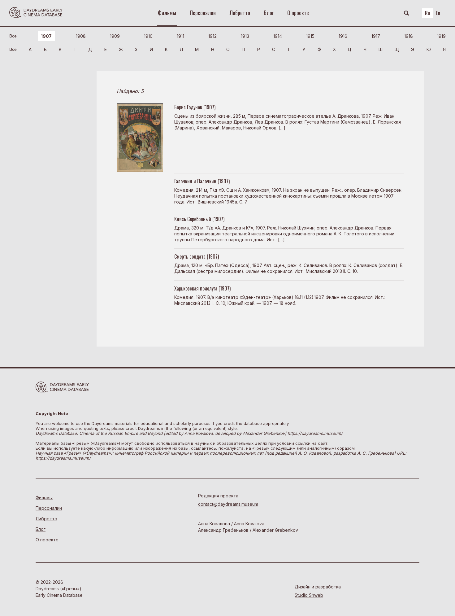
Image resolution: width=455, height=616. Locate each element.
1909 (115, 36)
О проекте (298, 13)
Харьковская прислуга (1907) (202, 288)
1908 (81, 36)
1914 (277, 36)
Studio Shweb (309, 595)
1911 (180, 36)
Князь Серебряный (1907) (199, 219)
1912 (212, 36)
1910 (148, 36)
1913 (245, 36)
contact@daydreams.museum (228, 504)
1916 (343, 36)
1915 (310, 36)
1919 (441, 36)
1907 (46, 36)
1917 (375, 36)
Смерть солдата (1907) (196, 256)
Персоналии (203, 13)
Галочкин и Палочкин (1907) (202, 181)
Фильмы (167, 13)
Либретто (239, 13)
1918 (408, 36)
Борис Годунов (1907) (194, 107)
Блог (269, 13)
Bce (13, 35)
